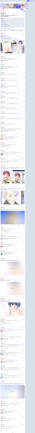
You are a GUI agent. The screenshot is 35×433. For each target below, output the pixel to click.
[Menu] (24, 9)
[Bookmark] (18, 54)
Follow (21, 9)
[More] (24, 54)
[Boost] (7, 54)
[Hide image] (1, 191)
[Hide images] (1, 40)
